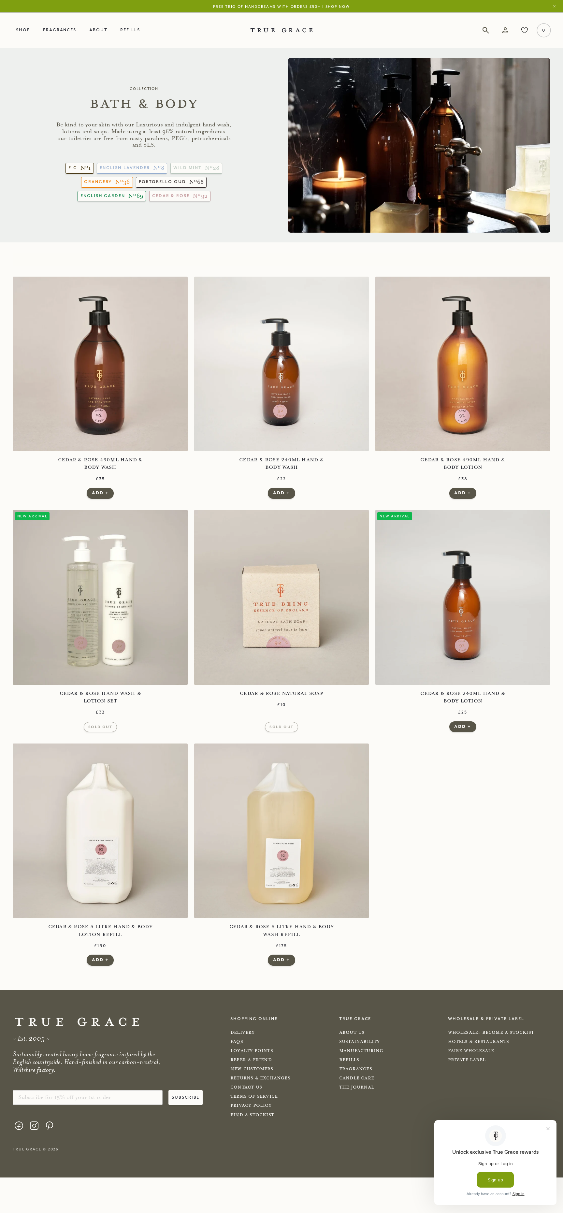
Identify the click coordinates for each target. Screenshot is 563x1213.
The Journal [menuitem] (356, 1087)
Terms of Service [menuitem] (254, 1096)
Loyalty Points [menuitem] (251, 1051)
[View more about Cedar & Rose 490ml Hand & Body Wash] (100, 364)
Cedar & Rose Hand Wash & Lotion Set (100, 697)
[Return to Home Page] (77, 1022)
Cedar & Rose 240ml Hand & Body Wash (281, 463)
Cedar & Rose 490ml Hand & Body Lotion (462, 463)
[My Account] (505, 30)
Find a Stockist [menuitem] (252, 1115)
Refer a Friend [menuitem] (251, 1060)
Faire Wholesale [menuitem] (471, 1051)
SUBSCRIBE (186, 1097)
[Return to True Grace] (281, 30)
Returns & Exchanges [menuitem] (260, 1078)
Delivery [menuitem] (242, 1032)
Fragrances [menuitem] (60, 29)
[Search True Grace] (486, 30)
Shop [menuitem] (23, 29)
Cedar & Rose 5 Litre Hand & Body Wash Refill (281, 930)
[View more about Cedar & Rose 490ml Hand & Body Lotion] (462, 364)
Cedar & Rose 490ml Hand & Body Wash (100, 463)
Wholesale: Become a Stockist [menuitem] (491, 1032)
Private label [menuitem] (467, 1060)
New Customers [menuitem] (251, 1069)
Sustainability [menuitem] (359, 1042)
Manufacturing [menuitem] (361, 1051)
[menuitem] (19, 1126)
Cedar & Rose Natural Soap (281, 693)
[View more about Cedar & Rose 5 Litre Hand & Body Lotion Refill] (100, 831)
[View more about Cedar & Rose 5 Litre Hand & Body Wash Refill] (281, 831)
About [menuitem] (98, 29)
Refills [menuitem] (130, 29)
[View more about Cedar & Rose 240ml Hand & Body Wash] (281, 364)
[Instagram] (34, 1125)
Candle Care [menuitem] (356, 1078)
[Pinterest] (49, 1125)
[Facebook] (19, 1125)
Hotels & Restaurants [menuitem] (478, 1042)
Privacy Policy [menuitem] (250, 1105)
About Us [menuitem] (352, 1032)
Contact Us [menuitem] (246, 1087)
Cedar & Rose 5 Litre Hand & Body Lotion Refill (100, 930)
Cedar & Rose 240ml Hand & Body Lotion (462, 697)
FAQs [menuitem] (236, 1042)
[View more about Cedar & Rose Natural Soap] (281, 597)
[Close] (556, 6)
